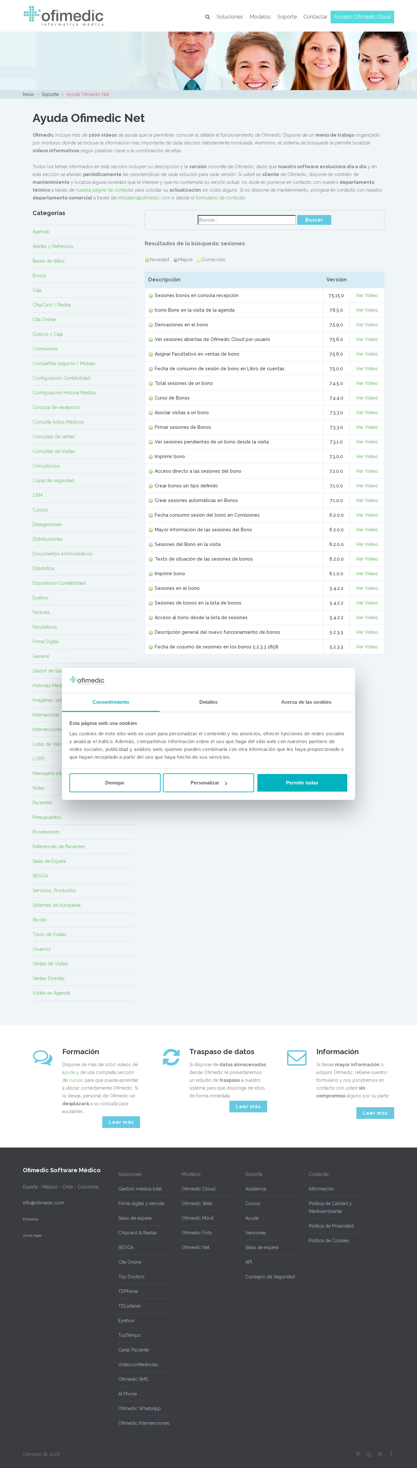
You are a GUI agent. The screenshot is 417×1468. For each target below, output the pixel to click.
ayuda (68, 1072)
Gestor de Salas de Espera (60, 670)
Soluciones (230, 17)
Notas (39, 788)
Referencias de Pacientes (59, 846)
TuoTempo (129, 1335)
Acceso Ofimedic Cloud (362, 17)
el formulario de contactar (218, 197)
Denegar (114, 782)
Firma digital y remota (141, 1203)
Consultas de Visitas (54, 451)
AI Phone (127, 1393)
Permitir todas (302, 782)
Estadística (43, 568)
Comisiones (45, 348)
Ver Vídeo (367, 295)
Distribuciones (48, 539)
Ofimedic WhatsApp (139, 1408)
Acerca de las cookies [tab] (306, 702)
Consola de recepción (56, 407)
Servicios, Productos (54, 890)
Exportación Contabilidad (59, 583)
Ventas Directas (49, 978)
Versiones (255, 1232)
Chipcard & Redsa (137, 1232)
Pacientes (42, 802)
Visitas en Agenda (51, 993)
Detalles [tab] (208, 702)
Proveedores (46, 832)
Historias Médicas (51, 685)
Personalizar (205, 782)
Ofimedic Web (197, 1203)
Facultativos (45, 627)
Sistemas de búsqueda (56, 905)
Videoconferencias (138, 1364)
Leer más (121, 1122)
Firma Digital (46, 641)
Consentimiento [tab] (111, 702)
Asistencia (255, 1188)
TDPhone (128, 1291)
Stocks (40, 919)
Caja (37, 290)
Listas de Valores (50, 744)
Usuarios (42, 949)
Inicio (28, 94)
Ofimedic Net (195, 1247)
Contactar (315, 17)
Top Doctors (131, 1276)
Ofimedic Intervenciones (143, 1423)
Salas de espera (134, 1218)
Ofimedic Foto (197, 1232)
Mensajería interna (51, 773)
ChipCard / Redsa (52, 304)
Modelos (260, 17)
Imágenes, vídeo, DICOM (58, 700)
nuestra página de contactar (105, 190)
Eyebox (41, 597)
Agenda (41, 231)
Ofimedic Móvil (198, 1218)
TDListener (129, 1306)
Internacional (46, 714)
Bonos (39, 275)
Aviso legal (32, 1235)
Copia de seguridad (53, 480)
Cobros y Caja (48, 334)
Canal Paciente (133, 1349)
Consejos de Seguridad (270, 1276)
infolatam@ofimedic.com (144, 197)
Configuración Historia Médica (64, 392)
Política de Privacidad (331, 1226)
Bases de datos (49, 261)
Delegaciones (47, 524)
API (248, 1262)
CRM (38, 495)
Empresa (30, 1219)
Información (321, 1188)
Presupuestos (47, 817)
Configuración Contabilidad (61, 378)
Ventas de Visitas (50, 963)
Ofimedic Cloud (198, 1188)
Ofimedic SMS (133, 1379)
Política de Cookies (329, 1240)
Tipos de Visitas (49, 934)
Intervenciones (48, 729)
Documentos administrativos (63, 553)
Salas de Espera (49, 861)
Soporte (287, 17)
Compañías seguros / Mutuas (64, 363)
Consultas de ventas (54, 436)
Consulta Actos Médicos (58, 422)
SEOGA (40, 875)
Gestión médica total (140, 1188)
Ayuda (252, 1218)
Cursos (40, 509)
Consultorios (46, 466)
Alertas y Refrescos (53, 246)
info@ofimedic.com (43, 1202)
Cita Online (44, 319)
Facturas (41, 612)
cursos (76, 1080)
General (41, 656)
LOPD (39, 758)
